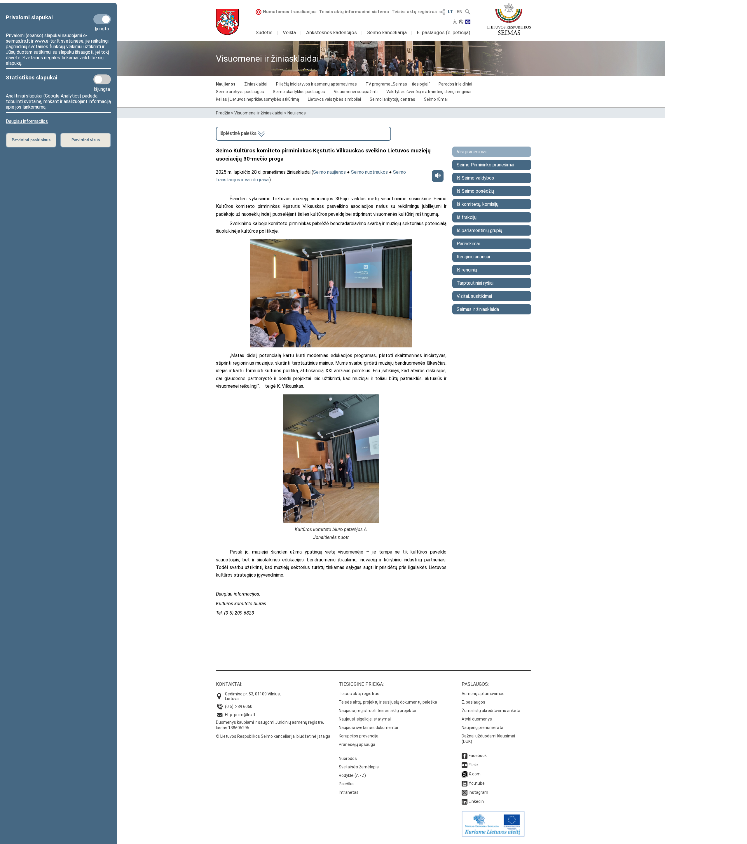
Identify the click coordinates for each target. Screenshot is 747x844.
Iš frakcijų (467, 217)
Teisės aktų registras (414, 11)
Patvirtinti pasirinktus (31, 140)
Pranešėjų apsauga (357, 744)
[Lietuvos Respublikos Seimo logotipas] (509, 19)
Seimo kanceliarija (387, 32)
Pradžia (223, 113)
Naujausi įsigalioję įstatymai (365, 719)
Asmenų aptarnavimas (483, 693)
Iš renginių (467, 270)
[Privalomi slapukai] (102, 19)
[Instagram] (464, 792)
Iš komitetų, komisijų (477, 204)
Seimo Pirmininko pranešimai (485, 165)
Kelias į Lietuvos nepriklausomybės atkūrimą (257, 99)
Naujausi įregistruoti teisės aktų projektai (377, 710)
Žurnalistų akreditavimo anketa (491, 710)
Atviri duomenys (477, 719)
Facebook (478, 755)
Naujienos (225, 84)
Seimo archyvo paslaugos (240, 91)
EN (459, 11)
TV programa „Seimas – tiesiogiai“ (398, 84)
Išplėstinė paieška (238, 133)
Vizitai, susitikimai (474, 296)
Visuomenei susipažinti (356, 91)
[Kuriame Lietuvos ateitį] (493, 835)
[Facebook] (464, 755)
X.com (475, 774)
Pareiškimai (468, 243)
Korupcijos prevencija (358, 736)
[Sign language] (461, 22)
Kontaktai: (229, 684)
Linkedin (476, 801)
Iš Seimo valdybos (475, 178)
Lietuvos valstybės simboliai (334, 99)
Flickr (473, 765)
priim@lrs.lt (244, 714)
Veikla (289, 32)
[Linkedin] (464, 801)
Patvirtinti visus (85, 140)
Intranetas (349, 792)
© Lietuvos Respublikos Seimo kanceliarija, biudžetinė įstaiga (273, 736)
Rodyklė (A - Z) (352, 775)
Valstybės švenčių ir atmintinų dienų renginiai (428, 91)
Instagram (478, 792)
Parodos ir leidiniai (455, 84)
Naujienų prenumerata (482, 727)
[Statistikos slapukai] (102, 79)
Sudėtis (264, 32)
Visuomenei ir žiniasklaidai (258, 113)
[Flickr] (464, 765)
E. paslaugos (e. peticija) (443, 32)
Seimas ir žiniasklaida (478, 309)
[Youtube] (464, 783)
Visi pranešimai (471, 151)
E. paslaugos (473, 702)
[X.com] (464, 774)
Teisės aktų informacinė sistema (354, 11)
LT (450, 11)
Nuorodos (348, 758)
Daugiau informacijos (27, 121)
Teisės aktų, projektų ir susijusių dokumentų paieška (388, 702)
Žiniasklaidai (255, 84)
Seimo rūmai (436, 99)
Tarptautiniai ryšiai (475, 283)
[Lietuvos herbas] (227, 22)
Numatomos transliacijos (290, 11)
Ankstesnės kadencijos (331, 32)
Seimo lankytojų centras (392, 99)
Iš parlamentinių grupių (479, 230)
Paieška (346, 784)
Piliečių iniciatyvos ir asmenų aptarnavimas (316, 84)
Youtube (477, 783)
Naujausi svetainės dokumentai (368, 727)
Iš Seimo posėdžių (475, 191)
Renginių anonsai (473, 257)
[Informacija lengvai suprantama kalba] (467, 22)
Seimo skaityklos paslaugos (299, 91)
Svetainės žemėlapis (359, 767)
